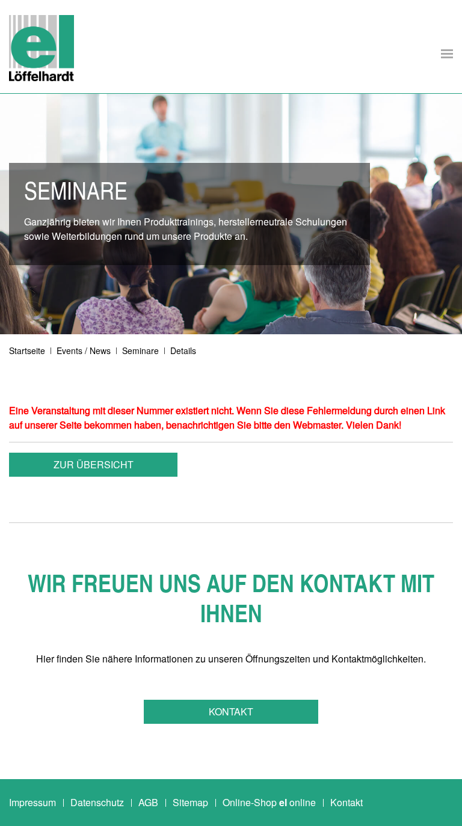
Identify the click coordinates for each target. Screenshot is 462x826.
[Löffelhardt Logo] (41, 48)
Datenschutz (97, 802)
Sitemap (190, 802)
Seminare (140, 350)
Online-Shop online (269, 802)
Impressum (32, 802)
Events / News (84, 350)
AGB (148, 802)
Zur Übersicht (94, 464)
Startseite (27, 350)
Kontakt (231, 711)
